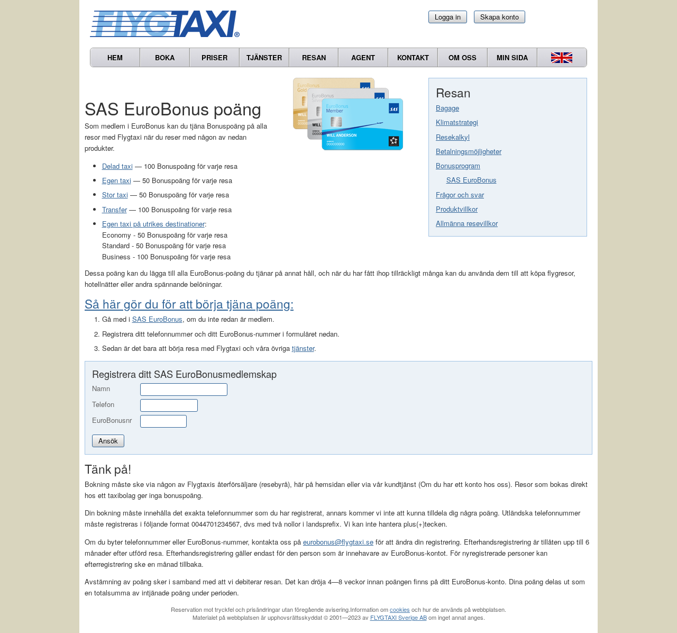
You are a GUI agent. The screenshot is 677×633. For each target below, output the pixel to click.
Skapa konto (499, 17)
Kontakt (413, 57)
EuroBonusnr (112, 420)
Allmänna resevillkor (467, 223)
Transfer (114, 209)
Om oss (463, 57)
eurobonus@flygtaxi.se (338, 542)
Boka (165, 57)
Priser (214, 57)
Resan (314, 57)
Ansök (108, 441)
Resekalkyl (453, 137)
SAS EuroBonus (471, 180)
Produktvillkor (457, 209)
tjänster (303, 348)
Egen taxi (116, 180)
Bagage (447, 108)
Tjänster (264, 57)
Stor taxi (115, 194)
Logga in (448, 17)
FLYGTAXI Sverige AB (398, 617)
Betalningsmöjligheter (468, 151)
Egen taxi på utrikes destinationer (153, 224)
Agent (363, 57)
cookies (400, 609)
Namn (101, 388)
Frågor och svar (460, 194)
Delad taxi (117, 166)
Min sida (512, 57)
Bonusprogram (458, 165)
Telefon (103, 404)
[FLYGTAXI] (169, 24)
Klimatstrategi (457, 122)
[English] (562, 57)
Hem (115, 57)
